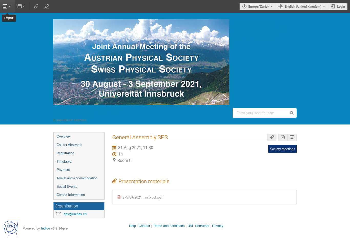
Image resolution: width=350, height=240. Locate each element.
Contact (144, 226)
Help (132, 226)
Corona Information (71, 195)
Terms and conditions (169, 226)
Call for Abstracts (69, 145)
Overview (63, 136)
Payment (63, 170)
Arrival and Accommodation (77, 178)
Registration (65, 153)
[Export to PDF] (282, 137)
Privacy (217, 226)
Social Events (67, 187)
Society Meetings (282, 149)
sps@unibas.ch (75, 214)
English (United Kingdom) (303, 6)
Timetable (64, 161)
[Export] (7, 6)
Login (341, 6)
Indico (45, 228)
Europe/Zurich (258, 6)
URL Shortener (198, 226)
